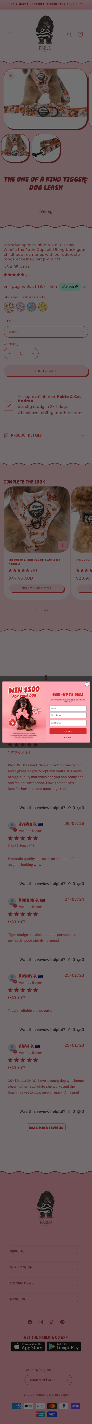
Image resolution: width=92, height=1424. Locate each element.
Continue (68, 731)
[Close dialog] (87, 684)
